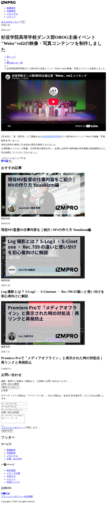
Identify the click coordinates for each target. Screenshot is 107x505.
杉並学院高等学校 (51, 136)
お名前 (4, 390)
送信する (6, 431)
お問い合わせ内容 (10, 412)
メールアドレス (9, 406)
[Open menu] (23, 22)
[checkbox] (2, 425)
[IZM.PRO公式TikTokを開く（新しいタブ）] (9, 494)
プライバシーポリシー (12, 427)
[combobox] (10, 387)
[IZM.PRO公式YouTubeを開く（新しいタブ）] (4, 494)
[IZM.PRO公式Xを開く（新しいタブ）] (7, 494)
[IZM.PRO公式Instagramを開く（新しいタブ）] (2, 494)
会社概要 (28, 496)
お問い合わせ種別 (10, 384)
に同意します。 (20, 427)
